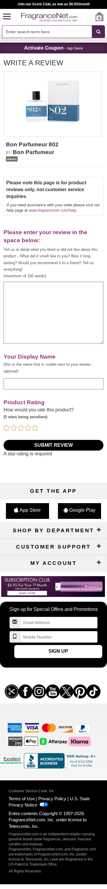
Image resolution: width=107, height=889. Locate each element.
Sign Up (58, 651)
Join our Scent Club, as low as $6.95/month (54, 4)
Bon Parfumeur (33, 152)
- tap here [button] (53, 48)
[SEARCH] (98, 31)
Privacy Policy (52, 798)
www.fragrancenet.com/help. (53, 210)
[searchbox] (47, 31)
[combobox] (53, 31)
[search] (89, 16)
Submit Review (53, 445)
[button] (7, 17)
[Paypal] (82, 728)
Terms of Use (22, 798)
